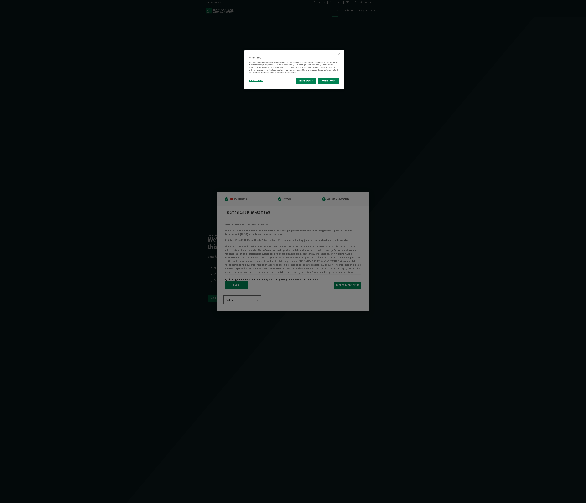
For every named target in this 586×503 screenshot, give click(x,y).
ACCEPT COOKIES (328, 81)
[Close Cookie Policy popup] (339, 54)
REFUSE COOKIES (306, 81)
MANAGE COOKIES (256, 81)
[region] (294, 69)
